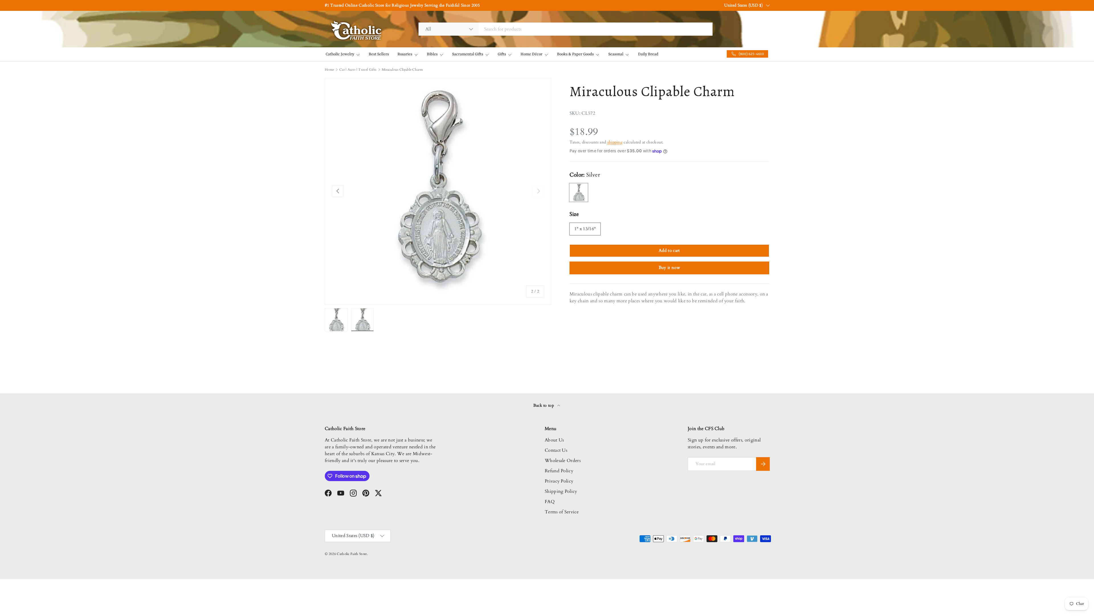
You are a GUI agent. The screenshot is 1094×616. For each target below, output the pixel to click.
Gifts (502, 54)
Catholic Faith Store (352, 554)
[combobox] (566, 29)
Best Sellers (379, 54)
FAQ (550, 502)
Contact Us (556, 450)
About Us (554, 440)
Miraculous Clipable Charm (402, 69)
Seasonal (615, 54)
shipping (615, 142)
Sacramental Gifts (467, 54)
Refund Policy (559, 471)
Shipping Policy (561, 491)
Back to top (544, 405)
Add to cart (669, 250)
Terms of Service (562, 512)
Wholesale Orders (563, 460)
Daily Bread (648, 54)
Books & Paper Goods (575, 54)
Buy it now (669, 267)
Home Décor (531, 54)
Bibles (432, 54)
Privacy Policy (559, 481)
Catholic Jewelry (340, 54)
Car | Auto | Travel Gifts (357, 69)
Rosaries (404, 54)
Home (329, 69)
